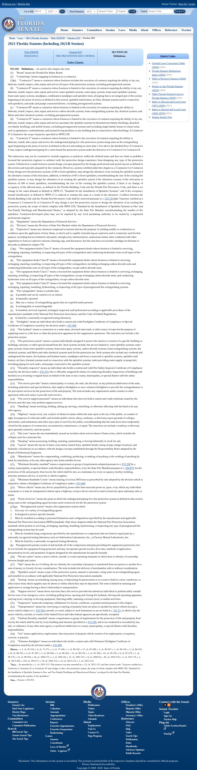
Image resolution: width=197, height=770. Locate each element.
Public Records (133, 753)
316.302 (40, 610)
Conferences (56, 719)
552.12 (117, 610)
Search (144, 11)
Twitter (165, 704)
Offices (156, 30)
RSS (168, 704)
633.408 (72, 325)
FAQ (128, 725)
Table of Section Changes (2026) (169, 78)
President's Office (134, 705)
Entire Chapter (75, 62)
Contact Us (93, 732)
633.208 (126, 464)
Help (128, 729)
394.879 (129, 468)
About (144, 30)
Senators (77, 30)
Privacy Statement (91, 764)
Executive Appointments (62, 726)
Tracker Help (170, 719)
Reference (171, 30)
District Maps (19, 712)
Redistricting (56, 732)
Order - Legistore (59, 751)
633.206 (92, 622)
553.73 (108, 198)
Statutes (54, 739)
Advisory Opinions (135, 749)
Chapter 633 (73, 38)
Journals (54, 712)
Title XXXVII (58, 38)
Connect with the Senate (174, 701)
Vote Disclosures (20, 715)
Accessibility (108, 764)
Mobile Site (24, 4)
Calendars (55, 708)
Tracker (186, 30)
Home (64, 30)
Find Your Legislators (23, 708)
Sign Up (183, 4)
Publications (94, 705)
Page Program (95, 736)
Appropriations (58, 715)
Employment (94, 725)
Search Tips (132, 736)
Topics (91, 712)
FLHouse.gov (9, 4)
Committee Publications (24, 725)
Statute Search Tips (162, 117)
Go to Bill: (29, 11)
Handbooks (131, 746)
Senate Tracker (168, 709)
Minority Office (133, 712)
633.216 (44, 371)
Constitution (56, 743)
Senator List (18, 705)
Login (192, 4)
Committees (94, 30)
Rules (128, 743)
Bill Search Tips (20, 732)
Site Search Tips (20, 738)
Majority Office (133, 708)
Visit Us (92, 729)
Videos (91, 708)
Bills (52, 705)
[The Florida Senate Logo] (23, 24)
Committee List (20, 722)
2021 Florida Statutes (37, 38)
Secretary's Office (134, 715)
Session (110, 30)
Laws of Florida (58, 747)
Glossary (130, 722)
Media (133, 30)
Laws (122, 30)
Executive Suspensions (61, 729)
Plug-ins (164, 722)
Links (129, 732)
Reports (54, 722)
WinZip (168, 733)
